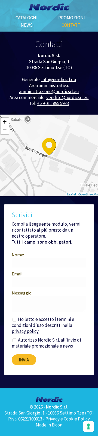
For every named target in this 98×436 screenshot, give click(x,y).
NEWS (27, 25)
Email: (17, 274)
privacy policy (25, 331)
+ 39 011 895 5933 (53, 103)
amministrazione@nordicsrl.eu (49, 91)
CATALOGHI (27, 18)
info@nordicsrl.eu (58, 79)
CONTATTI (72, 25)
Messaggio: (22, 293)
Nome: (18, 254)
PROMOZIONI (71, 18)
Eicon (57, 425)
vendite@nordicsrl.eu (67, 97)
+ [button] (5, 121)
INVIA (24, 360)
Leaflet (71, 194)
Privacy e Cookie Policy (67, 419)
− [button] (5, 130)
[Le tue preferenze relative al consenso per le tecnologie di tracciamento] (88, 426)
